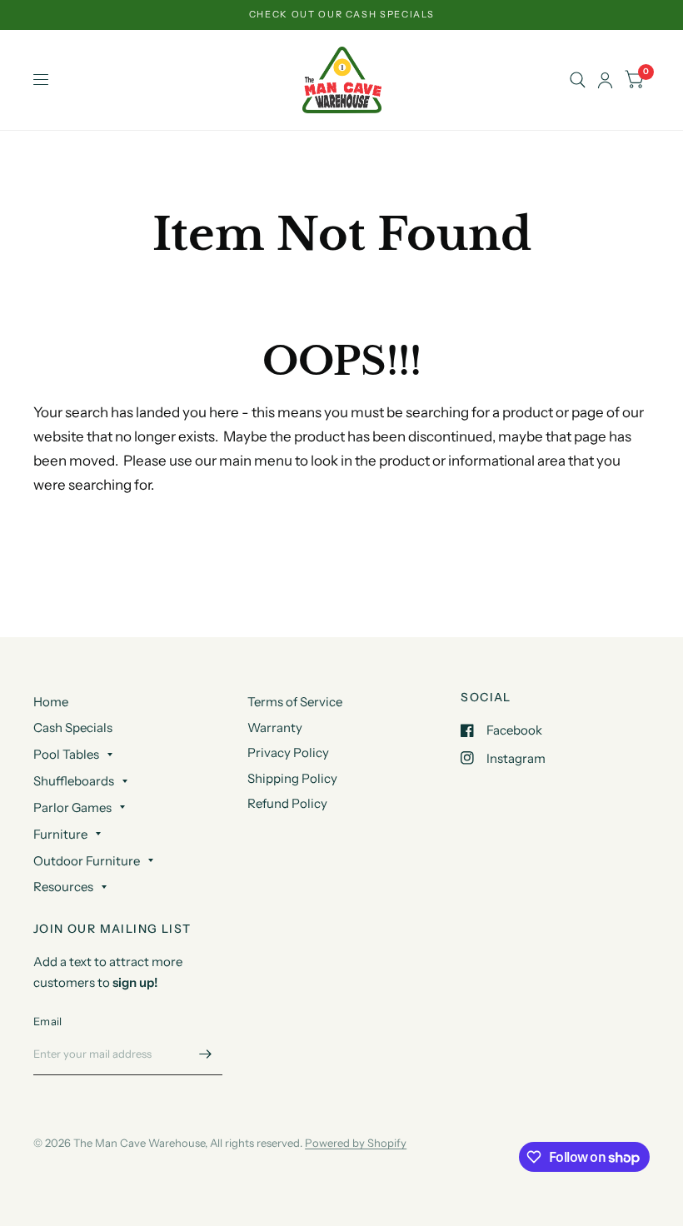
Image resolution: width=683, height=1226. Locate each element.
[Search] (577, 80)
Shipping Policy (292, 778)
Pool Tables (66, 754)
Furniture (60, 834)
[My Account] (605, 80)
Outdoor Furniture (86, 861)
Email (47, 1021)
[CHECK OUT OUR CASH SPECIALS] (342, 14)
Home (50, 702)
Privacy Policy (288, 752)
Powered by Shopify (355, 1142)
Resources (63, 887)
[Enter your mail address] (205, 1053)
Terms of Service (294, 702)
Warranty (274, 727)
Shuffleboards (73, 781)
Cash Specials (72, 727)
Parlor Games (72, 807)
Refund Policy (287, 803)
